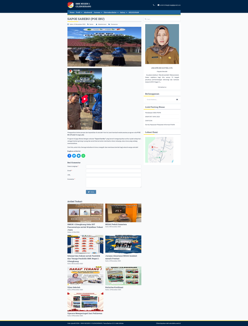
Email (69, 170)
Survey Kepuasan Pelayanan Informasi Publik (160, 124)
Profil (78, 12)
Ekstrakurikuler (110, 12)
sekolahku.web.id (175, 323)
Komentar (71, 179)
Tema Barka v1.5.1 (109, 323)
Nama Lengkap (72, 166)
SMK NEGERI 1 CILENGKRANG (91, 323)
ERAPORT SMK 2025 (152, 116)
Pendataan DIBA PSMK (153, 112)
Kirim (92, 192)
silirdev (121, 323)
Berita (91, 24)
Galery (122, 12)
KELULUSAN (134, 12)
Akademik (88, 12)
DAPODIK (148, 120)
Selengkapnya (162, 87)
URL (68, 175)
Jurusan (97, 12)
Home (72, 12)
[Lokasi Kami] (162, 150)
